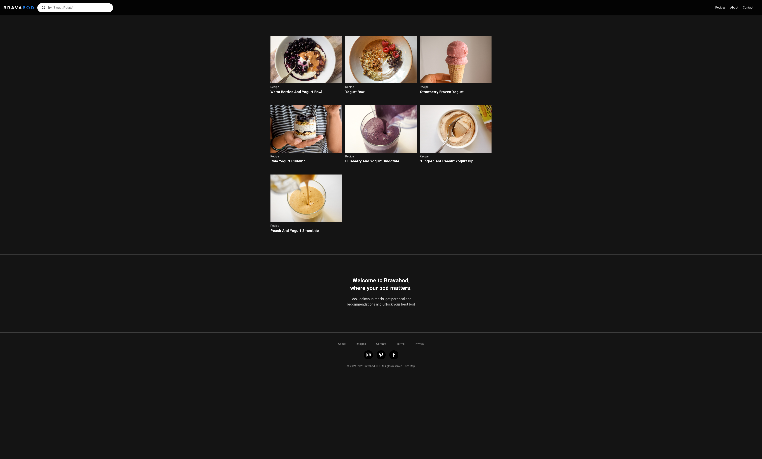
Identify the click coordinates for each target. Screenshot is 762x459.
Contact (748, 7)
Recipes (720, 7)
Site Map (410, 365)
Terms (400, 343)
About (734, 7)
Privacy (419, 343)
